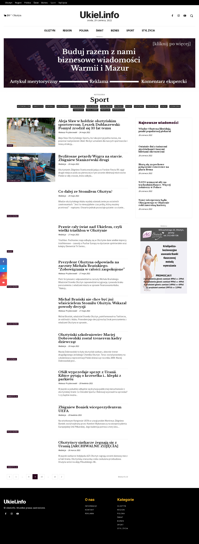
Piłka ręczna (106, 106)
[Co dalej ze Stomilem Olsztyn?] (31, 202)
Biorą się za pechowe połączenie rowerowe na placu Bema (154, 167)
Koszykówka (62, 106)
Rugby (128, 106)
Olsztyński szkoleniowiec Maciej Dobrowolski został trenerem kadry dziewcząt (90, 338)
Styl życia (122, 528)
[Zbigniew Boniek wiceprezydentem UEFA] (31, 418)
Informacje (91, 506)
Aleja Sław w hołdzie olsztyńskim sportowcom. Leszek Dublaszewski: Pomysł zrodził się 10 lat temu (89, 124)
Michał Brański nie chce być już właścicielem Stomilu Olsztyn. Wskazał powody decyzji (92, 303)
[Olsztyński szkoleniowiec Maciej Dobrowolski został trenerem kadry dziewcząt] (31, 345)
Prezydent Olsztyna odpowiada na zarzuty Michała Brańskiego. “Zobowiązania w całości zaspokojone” (91, 265)
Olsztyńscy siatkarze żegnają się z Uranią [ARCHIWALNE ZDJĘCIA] (88, 444)
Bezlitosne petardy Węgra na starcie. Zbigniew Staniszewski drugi (90, 158)
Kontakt (89, 510)
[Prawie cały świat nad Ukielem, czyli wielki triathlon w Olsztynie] (31, 238)
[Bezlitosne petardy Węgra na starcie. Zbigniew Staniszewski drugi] (31, 167)
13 (55, 477)
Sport (9, 146)
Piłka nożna (92, 106)
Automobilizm (24, 106)
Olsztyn (121, 506)
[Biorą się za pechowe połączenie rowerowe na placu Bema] (182, 169)
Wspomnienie (118, 110)
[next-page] (61, 476)
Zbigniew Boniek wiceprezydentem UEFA (89, 409)
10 (42, 477)
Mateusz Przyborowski (67, 132)
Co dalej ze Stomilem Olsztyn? (85, 192)
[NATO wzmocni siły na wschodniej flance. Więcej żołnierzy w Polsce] (182, 187)
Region (121, 510)
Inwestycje (38, 106)
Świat (120, 517)
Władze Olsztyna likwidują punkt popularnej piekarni (155, 130)
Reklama (89, 513)
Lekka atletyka (77, 106)
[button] (191, 15)
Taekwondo (78, 110)
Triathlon (105, 110)
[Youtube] (185, 16)
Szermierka (175, 106)
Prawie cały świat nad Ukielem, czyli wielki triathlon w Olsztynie (90, 228)
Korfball (50, 106)
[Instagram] (179, 16)
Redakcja (62, 164)
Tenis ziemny (92, 110)
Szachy (164, 106)
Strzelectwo (152, 106)
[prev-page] (9, 476)
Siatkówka (138, 106)
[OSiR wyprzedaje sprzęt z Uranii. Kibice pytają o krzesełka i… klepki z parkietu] (31, 383)
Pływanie (119, 106)
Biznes (120, 521)
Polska (121, 513)
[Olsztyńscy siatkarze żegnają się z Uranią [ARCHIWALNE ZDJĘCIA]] (31, 453)
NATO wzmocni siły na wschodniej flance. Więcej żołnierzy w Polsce (155, 185)
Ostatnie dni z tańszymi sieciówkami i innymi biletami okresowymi (153, 149)
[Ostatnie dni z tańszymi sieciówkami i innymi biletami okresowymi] (182, 151)
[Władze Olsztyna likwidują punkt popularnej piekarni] (182, 133)
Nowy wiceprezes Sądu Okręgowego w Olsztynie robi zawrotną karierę (154, 203)
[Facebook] (172, 16)
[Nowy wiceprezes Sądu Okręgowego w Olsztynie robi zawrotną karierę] (182, 205)
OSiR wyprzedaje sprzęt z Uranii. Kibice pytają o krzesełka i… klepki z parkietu (89, 375)
